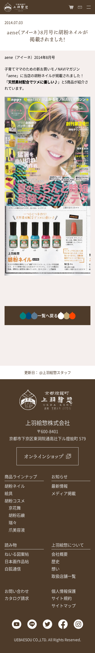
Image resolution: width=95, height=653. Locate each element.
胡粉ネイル (15, 486)
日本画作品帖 (17, 561)
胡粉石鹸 (17, 515)
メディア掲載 (63, 493)
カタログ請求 (17, 598)
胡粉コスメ (15, 501)
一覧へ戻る (47, 315)
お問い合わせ (17, 591)
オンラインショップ (43, 456)
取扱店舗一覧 (63, 576)
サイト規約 (61, 598)
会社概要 (59, 554)
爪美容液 (17, 530)
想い (55, 569)
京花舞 (15, 508)
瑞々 (13, 522)
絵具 (9, 493)
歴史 (55, 561)
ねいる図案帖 (17, 554)
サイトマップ (63, 605)
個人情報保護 (63, 591)
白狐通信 (13, 569)
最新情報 (59, 486)
